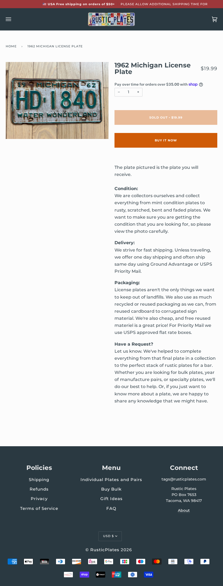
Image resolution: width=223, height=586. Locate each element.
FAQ (111, 508)
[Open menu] (14, 19)
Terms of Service (39, 508)
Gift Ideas (111, 498)
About (184, 510)
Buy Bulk (111, 489)
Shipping (39, 479)
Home (11, 46)
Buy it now (166, 140)
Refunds (39, 489)
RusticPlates (104, 549)
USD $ (108, 536)
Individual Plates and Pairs (111, 479)
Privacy (39, 498)
